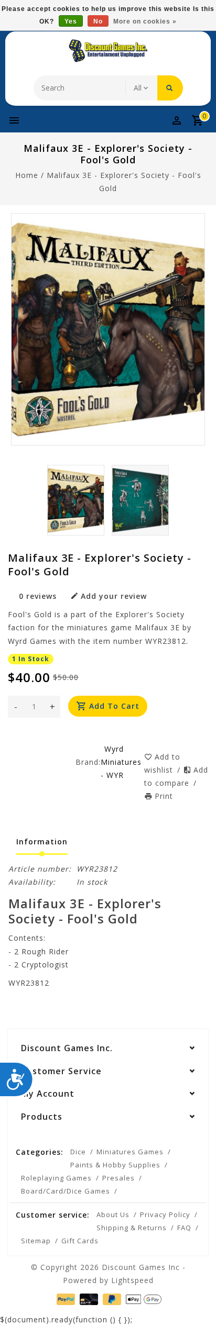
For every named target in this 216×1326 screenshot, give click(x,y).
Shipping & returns (131, 1227)
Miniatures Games (130, 1151)
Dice (78, 1151)
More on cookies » (145, 21)
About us (112, 1214)
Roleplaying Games (56, 1178)
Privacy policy (165, 1214)
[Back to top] (195, 1299)
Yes (70, 21)
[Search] (170, 88)
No (98, 21)
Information (42, 841)
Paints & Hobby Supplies (115, 1164)
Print (164, 796)
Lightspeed (132, 1280)
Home (26, 175)
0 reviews (38, 596)
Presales (118, 1178)
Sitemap (36, 1240)
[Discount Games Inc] (108, 50)
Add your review (114, 596)
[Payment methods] (65, 1298)
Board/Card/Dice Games (65, 1191)
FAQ (184, 1227)
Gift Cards (80, 1240)
